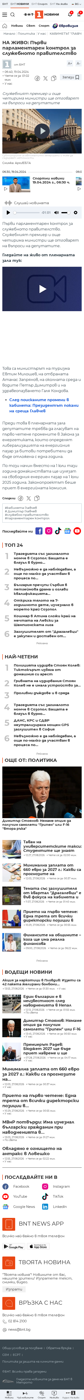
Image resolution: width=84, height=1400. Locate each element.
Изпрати (14, 1289)
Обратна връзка (58, 1348)
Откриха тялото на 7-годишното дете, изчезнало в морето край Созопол (44, 604)
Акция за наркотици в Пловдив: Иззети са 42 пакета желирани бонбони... (41, 982)
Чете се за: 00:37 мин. (42, 1084)
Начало (9, 33)
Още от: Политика (31, 760)
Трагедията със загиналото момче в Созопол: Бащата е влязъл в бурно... (41, 558)
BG (77, 4)
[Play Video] (42, 131)
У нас (42, 33)
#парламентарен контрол (27, 518)
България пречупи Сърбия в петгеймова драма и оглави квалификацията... (41, 589)
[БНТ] (8, 65)
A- (78, 63)
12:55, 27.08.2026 (14, 1158)
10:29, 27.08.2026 (14, 1111)
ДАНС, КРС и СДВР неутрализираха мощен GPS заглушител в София (41, 724)
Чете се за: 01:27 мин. (41, 1137)
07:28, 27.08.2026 (36, 1058)
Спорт (44, 25)
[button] (70, 1395)
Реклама (42, 643)
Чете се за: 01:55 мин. (61, 1010)
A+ (70, 63)
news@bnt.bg (19, 1329)
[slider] (26, 212)
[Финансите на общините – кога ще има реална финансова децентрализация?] (11, 942)
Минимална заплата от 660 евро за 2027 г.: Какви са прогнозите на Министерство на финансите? (52, 869)
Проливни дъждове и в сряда (41, 693)
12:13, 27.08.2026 (35, 1010)
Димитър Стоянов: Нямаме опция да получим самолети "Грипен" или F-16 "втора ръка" (36, 825)
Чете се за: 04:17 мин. (63, 1058)
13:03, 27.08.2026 (14, 1137)
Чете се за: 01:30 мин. (41, 988)
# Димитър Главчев (21, 511)
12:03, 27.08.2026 (14, 1084)
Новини (17, 25)
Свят (30, 25)
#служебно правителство (27, 515)
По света (32, 1012)
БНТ (5, 4)
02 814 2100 (17, 1321)
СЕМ (5, 1355)
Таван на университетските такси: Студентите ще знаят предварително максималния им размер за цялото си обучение (52, 846)
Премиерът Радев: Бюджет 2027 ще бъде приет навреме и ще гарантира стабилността (52, 1049)
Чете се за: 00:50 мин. (63, 1034)
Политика (26, 33)
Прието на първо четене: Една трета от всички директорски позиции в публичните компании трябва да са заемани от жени (50, 916)
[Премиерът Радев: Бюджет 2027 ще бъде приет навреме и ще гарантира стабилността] (11, 1052)
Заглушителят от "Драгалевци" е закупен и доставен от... (46, 633)
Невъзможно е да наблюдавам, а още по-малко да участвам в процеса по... (45, 573)
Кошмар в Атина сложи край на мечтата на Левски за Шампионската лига (45, 620)
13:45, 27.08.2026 (35, 1034)
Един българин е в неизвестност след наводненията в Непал (47, 1001)
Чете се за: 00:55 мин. (42, 1111)
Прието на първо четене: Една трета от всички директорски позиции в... (40, 1100)
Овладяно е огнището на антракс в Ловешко (32, 1151)
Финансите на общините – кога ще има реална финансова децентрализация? (52, 939)
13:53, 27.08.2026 (14, 988)
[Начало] (5, 25)
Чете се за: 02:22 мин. (41, 1158)
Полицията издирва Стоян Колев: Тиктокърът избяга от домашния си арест (47, 669)
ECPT (17, 1355)
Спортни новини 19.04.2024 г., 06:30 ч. (51, 180)
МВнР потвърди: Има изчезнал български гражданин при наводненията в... (38, 1127)
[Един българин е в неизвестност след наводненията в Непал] (11, 1004)
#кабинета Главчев (21, 508)
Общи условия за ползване (22, 1348)
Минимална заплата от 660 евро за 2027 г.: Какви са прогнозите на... (40, 1074)
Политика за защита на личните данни (32, 1361)
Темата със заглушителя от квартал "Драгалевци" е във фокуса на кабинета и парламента (52, 893)
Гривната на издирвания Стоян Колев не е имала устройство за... (47, 683)
